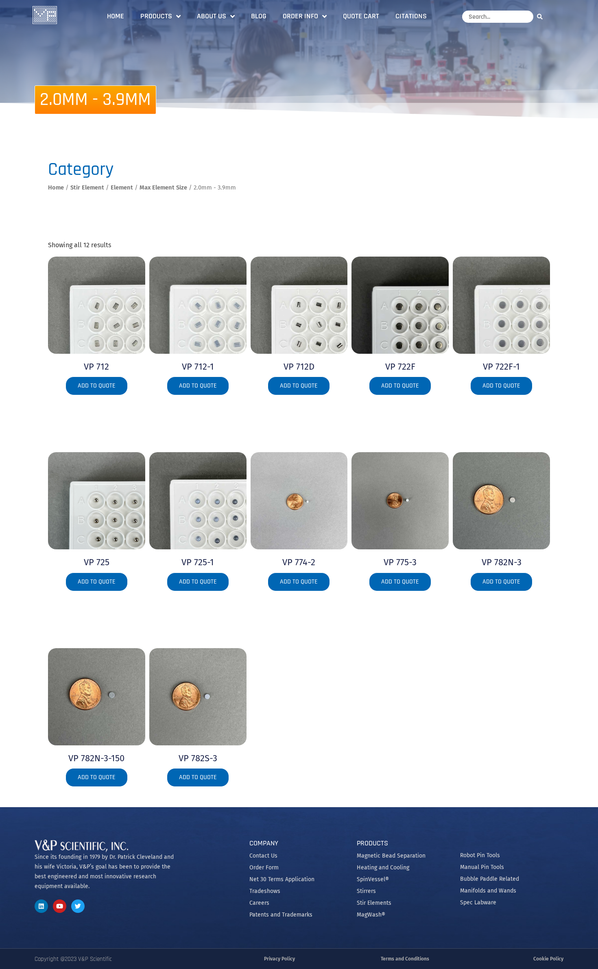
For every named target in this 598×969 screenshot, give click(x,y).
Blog (258, 16)
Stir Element (87, 187)
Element (122, 187)
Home (115, 16)
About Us (211, 16)
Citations (411, 16)
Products (156, 16)
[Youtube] (59, 906)
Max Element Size (163, 187)
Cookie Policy (548, 959)
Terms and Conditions (405, 959)
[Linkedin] (41, 906)
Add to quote (97, 385)
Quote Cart (361, 16)
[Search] (542, 16)
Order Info (300, 16)
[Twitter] (78, 906)
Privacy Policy (279, 959)
